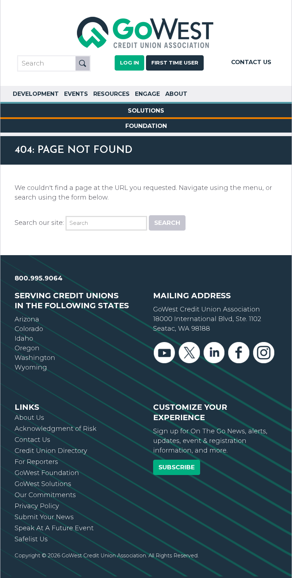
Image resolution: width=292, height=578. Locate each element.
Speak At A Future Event (54, 528)
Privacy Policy (37, 506)
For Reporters (36, 462)
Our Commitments (45, 495)
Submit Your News (44, 517)
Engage (147, 94)
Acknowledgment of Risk (56, 429)
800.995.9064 (39, 278)
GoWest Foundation (47, 473)
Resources (111, 94)
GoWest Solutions (43, 484)
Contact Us (251, 62)
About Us (29, 418)
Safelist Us (31, 539)
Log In (129, 63)
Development (36, 94)
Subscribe (176, 467)
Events (76, 94)
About (176, 94)
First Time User (174, 63)
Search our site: (39, 223)
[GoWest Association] (146, 48)
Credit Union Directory (51, 451)
